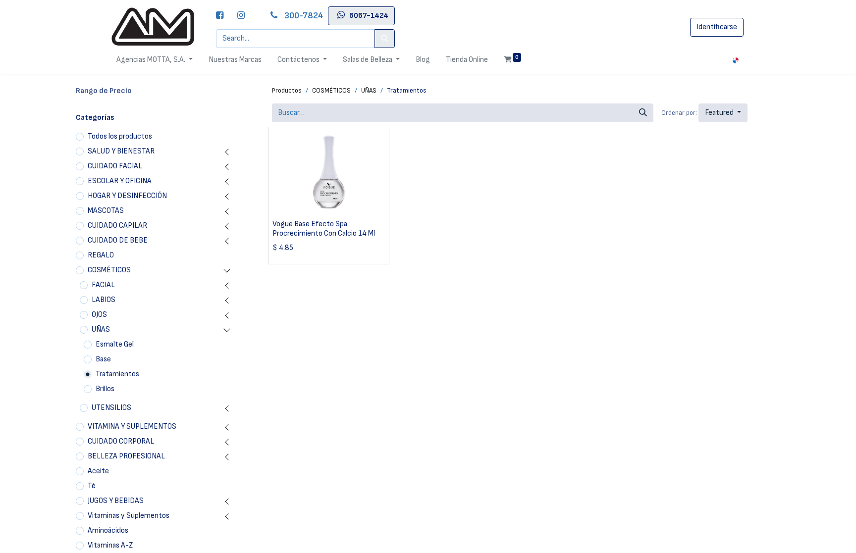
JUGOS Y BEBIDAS (116, 500)
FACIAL (103, 285)
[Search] (384, 38)
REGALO (101, 255)
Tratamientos (117, 374)
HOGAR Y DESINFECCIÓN (127, 196)
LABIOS (103, 299)
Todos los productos (120, 136)
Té (92, 486)
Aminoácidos (108, 530)
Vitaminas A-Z (110, 545)
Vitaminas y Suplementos (128, 515)
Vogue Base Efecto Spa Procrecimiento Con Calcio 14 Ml (323, 228)
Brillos (105, 389)
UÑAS (101, 329)
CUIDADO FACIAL (115, 166)
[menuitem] (235, 60)
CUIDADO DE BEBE (118, 240)
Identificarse (716, 27)
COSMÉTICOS (109, 270)
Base (103, 359)
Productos (287, 90)
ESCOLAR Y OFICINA (120, 181)
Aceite (98, 471)
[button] (723, 112)
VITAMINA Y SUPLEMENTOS (132, 426)
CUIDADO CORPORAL (121, 441)
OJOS (99, 314)
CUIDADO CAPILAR (117, 225)
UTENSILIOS (111, 407)
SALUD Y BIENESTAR (121, 151)
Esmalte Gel (115, 344)
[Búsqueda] (643, 112)
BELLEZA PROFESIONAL (126, 456)
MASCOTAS (106, 210)
